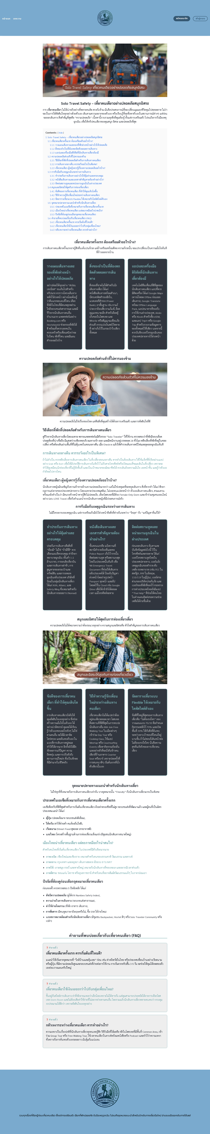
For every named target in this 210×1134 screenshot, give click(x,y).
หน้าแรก (6, 18)
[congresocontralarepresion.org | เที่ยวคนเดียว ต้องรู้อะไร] (105, 18)
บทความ (17, 18)
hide (61, 132)
